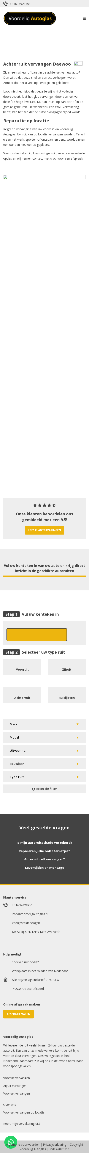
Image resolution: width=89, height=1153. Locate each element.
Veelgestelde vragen (26, 923)
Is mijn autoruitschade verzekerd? (44, 842)
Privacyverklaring (54, 1144)
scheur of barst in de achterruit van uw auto (48, 72)
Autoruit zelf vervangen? (44, 859)
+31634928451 (20, 4)
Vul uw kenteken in (40, 614)
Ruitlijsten (67, 698)
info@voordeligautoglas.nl (30, 914)
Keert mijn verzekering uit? (21, 1124)
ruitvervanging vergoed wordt (59, 112)
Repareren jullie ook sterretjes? (44, 851)
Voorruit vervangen (16, 1078)
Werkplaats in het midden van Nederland (40, 971)
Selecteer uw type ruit (43, 652)
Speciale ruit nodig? (25, 962)
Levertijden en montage (44, 867)
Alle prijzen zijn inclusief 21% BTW (35, 980)
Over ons (9, 1105)
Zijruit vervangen (15, 1086)
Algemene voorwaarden (23, 1144)
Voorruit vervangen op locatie (23, 1112)
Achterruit (22, 698)
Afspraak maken (18, 1014)
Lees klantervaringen (44, 530)
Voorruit (22, 669)
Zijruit (67, 669)
